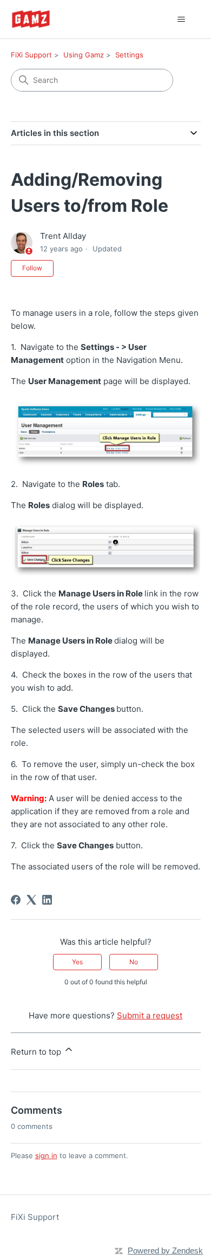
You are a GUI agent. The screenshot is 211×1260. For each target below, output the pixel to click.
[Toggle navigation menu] (181, 19)
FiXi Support (31, 54)
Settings (129, 54)
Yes (77, 962)
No (133, 962)
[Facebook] (16, 900)
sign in (46, 1155)
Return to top (37, 1052)
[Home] (31, 19)
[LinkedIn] (47, 900)
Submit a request (149, 1015)
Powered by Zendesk (165, 1250)
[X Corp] (31, 900)
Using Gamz (83, 54)
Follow (32, 268)
